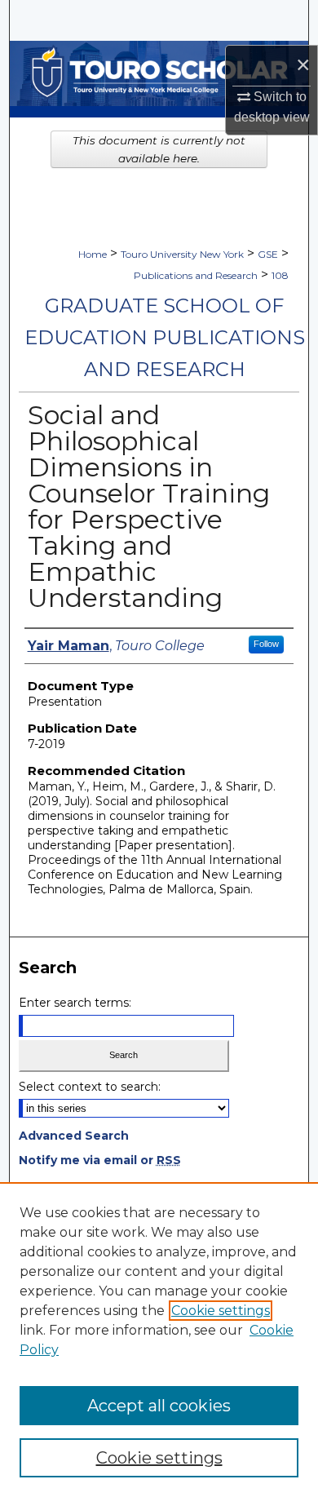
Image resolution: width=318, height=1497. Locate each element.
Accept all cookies (159, 1405)
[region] (159, 1339)
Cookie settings (220, 1310)
